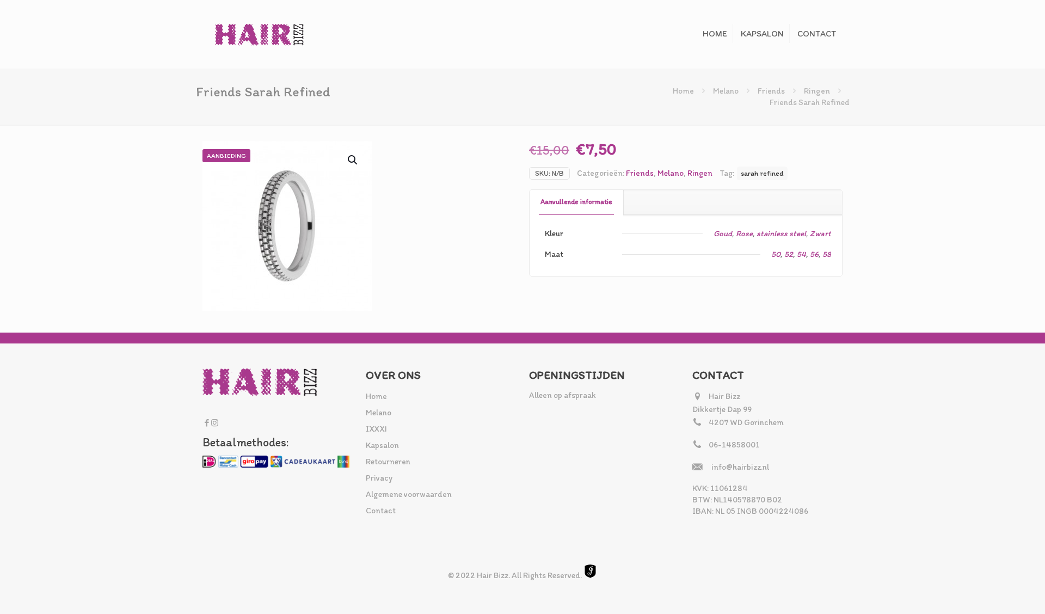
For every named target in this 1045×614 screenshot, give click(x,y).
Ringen (817, 91)
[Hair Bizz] (259, 34)
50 (775, 254)
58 (826, 254)
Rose (744, 233)
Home (683, 91)
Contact (381, 510)
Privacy (379, 478)
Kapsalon (382, 445)
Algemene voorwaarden (409, 494)
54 (801, 254)
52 (788, 254)
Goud (723, 233)
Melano (726, 91)
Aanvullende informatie (576, 202)
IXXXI (376, 429)
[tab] (577, 202)
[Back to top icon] (992, 591)
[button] (353, 160)
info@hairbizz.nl (740, 467)
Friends (771, 91)
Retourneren (388, 461)
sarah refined (762, 173)
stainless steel (781, 233)
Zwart (820, 233)
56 (814, 254)
